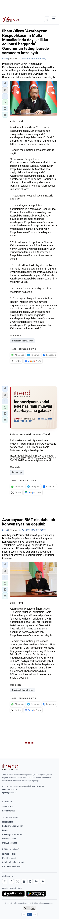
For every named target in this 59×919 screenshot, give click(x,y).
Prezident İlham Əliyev (22, 341)
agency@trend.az (9, 793)
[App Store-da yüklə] (13, 894)
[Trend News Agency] (10, 766)
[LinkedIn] (36, 881)
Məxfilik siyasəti (9, 858)
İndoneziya (17, 472)
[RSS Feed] (42, 881)
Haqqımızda (7, 822)
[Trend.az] (10, 19)
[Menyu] (54, 19)
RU (35, 914)
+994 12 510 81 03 (9, 789)
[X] (17, 881)
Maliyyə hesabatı (9, 843)
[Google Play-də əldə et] (36, 894)
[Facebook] (11, 881)
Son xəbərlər (7, 806)
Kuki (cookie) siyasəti (11, 866)
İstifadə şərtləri (8, 854)
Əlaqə (4, 830)
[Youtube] (23, 881)
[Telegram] (30, 881)
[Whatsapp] (4, 881)
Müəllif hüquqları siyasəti (13, 862)
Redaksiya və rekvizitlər (12, 826)
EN (24, 914)
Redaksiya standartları (12, 834)
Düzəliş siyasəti (9, 838)
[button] (5, 83)
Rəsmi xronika (8, 811)
